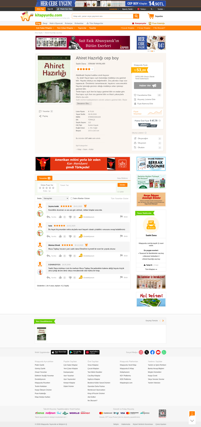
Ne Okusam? (160, 28)
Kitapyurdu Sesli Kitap (128, 365)
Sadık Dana (81, 64)
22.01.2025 (71, 226)
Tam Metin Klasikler (95, 372)
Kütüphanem (124, 372)
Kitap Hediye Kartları (42, 397)
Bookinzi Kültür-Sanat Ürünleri (99, 383)
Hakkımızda (125, 424)
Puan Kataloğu (158, 23)
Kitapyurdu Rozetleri (42, 383)
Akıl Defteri (92, 397)
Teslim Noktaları (41, 386)
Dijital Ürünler (69, 386)
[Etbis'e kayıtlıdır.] (162, 414)
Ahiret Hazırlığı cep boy (53, 33)
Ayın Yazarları (69, 376)
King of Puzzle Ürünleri (96, 393)
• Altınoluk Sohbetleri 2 (151, 256)
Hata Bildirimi (122, 178)
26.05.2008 (66, 265)
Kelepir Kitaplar (69, 383)
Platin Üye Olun (66, 9)
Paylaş (45, 116)
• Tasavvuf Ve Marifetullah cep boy (151, 253)
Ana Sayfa (39, 33)
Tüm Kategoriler (96, 23)
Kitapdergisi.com (126, 383)
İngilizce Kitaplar (94, 379)
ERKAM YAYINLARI (96, 64)
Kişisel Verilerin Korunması (143, 424)
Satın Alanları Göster (81, 198)
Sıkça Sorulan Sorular (156, 379)
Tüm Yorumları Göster (119, 198)
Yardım (160, 9)
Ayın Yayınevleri (69, 379)
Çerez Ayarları (161, 424)
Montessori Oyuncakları (96, 390)
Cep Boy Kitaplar (94, 376)
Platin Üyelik (39, 365)
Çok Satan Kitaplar (44, 28)
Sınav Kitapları (144, 28)
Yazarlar (92, 28)
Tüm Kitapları (150, 269)
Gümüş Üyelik (40, 369)
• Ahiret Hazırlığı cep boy (151, 259)
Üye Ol (50, 9)
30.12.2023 (79, 245)
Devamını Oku (83, 104)
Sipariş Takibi (127, 9)
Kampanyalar (140, 23)
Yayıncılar (82, 28)
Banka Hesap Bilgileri (156, 369)
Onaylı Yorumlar (41, 372)
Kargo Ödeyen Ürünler (43, 390)
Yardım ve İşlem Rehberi (157, 365)
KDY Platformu (125, 376)
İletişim (116, 424)
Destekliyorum (40, 379)
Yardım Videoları (154, 383)
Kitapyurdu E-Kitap (127, 369)
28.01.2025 (78, 206)
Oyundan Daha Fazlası (96, 386)
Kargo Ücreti (152, 376)
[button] (148, 51)
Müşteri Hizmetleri (154, 372)
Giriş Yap (40, 9)
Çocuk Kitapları (128, 28)
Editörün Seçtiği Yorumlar (44, 376)
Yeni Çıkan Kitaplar (65, 28)
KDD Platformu (125, 379)
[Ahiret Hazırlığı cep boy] (41, 334)
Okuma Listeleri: (138, 133)
